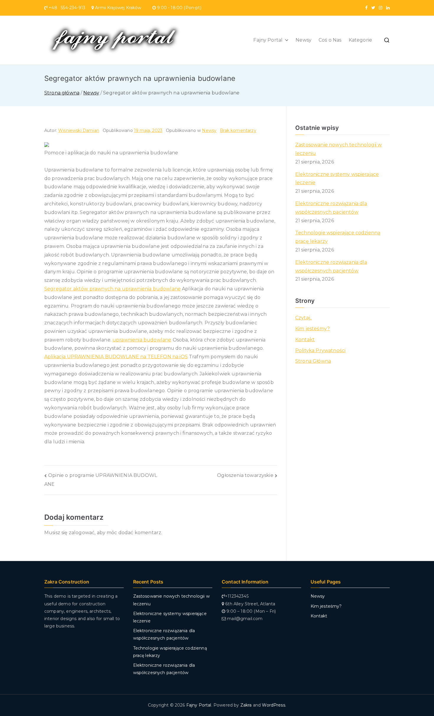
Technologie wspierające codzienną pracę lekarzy (337, 237)
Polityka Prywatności (320, 350)
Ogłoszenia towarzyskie (245, 475)
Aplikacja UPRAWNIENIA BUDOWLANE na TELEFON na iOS (116, 356)
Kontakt (305, 339)
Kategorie (360, 40)
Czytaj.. (303, 318)
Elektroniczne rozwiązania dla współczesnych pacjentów (331, 208)
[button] (285, 40)
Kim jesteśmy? (312, 328)
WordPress (273, 705)
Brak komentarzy (238, 130)
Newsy (303, 40)
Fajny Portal (268, 40)
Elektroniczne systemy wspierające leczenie (337, 178)
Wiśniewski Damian (78, 130)
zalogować (81, 532)
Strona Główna (313, 361)
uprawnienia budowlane (141, 340)
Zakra (246, 705)
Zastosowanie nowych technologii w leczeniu (338, 149)
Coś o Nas (330, 40)
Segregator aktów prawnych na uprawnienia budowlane (112, 289)
